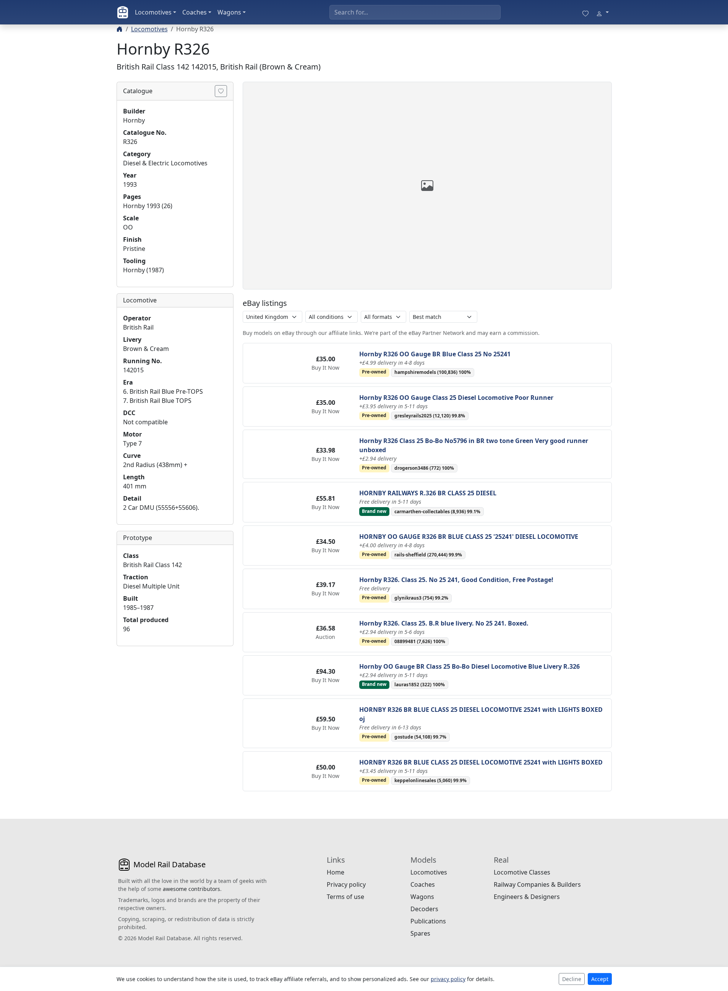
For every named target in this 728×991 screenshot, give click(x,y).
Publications (428, 921)
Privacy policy (346, 884)
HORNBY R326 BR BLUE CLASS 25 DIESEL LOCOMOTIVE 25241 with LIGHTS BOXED (481, 762)
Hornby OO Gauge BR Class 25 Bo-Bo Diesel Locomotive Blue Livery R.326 (469, 666)
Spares (420, 933)
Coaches (194, 12)
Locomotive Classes (522, 872)
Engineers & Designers (527, 896)
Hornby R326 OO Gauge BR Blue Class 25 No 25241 (435, 354)
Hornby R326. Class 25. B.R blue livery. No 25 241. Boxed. (444, 623)
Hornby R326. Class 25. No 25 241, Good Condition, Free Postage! (456, 580)
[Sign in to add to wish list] (221, 91)
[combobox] (415, 12)
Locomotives (153, 12)
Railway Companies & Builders (537, 884)
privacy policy (448, 979)
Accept (599, 979)
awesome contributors (191, 888)
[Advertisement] (175, 700)
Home (335, 872)
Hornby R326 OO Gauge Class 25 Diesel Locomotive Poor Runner (456, 397)
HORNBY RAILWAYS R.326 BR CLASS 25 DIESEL (427, 493)
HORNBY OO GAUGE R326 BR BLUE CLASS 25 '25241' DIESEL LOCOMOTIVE (468, 536)
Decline (571, 979)
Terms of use (345, 896)
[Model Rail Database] (123, 12)
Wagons (229, 12)
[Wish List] (585, 12)
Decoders (424, 909)
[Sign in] (602, 12)
